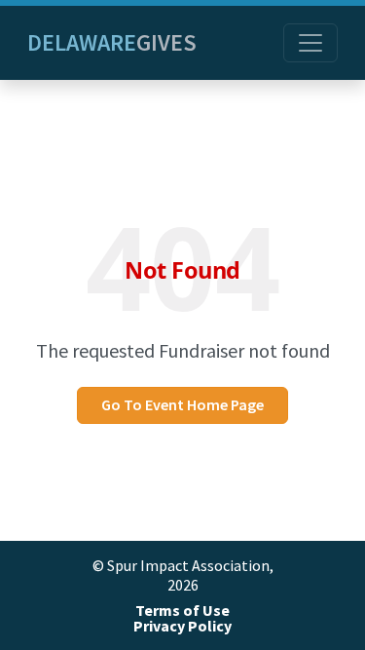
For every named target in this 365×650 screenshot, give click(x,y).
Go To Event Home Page (182, 405)
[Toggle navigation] (310, 42)
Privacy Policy (182, 626)
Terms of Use (182, 610)
